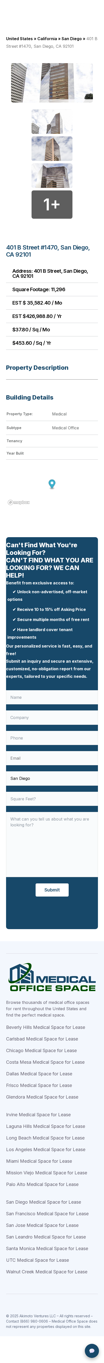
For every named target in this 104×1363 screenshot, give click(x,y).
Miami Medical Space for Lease (39, 1161)
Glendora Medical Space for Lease (42, 1097)
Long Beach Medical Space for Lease (45, 1138)
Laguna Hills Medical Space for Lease (45, 1126)
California (47, 38)
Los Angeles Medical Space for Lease (45, 1149)
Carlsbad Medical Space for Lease (42, 1039)
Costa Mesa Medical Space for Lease (45, 1062)
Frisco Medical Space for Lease (39, 1085)
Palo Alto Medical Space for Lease (42, 1184)
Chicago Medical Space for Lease (41, 1050)
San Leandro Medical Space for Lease (46, 1237)
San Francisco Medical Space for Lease (47, 1213)
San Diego (72, 38)
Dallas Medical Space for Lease (39, 1073)
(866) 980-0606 (34, 1321)
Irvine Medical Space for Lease (38, 1114)
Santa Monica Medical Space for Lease (47, 1248)
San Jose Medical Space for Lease (42, 1225)
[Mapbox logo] (19, 502)
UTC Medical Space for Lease (37, 1260)
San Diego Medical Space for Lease (43, 1202)
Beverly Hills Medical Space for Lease (45, 1027)
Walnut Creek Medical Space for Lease (46, 1271)
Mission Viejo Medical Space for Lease (46, 1172)
